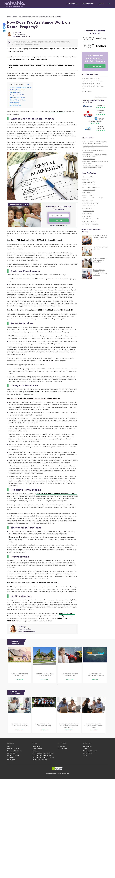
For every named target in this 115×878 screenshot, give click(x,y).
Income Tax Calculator (39, 759)
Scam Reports (37, 748)
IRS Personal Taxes (89, 159)
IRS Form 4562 (48, 360)
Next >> (59, 220)
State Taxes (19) (88, 208)
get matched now (94, 66)
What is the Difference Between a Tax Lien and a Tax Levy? (100, 237)
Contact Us (61, 746)
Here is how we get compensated (29, 44)
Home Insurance (88, 3)
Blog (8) (85, 179)
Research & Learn (13, 748)
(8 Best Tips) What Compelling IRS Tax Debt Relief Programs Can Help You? (68, 725)
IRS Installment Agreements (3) (93, 198)
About (9, 746)
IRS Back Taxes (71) (89, 190)
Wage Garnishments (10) (91, 224)
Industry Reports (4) (89, 184)
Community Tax (100, 105)
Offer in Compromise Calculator (93, 81)
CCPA (85, 755)
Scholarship (11, 757)
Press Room (11, 759)
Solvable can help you (67, 613)
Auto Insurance (72, 3)
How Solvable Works (14, 751)
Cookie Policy (87, 753)
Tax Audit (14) (87, 213)
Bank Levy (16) (87, 177)
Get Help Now (62, 748)
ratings (67, 41)
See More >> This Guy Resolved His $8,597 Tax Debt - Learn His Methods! (35, 240)
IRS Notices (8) (88, 200)
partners (61, 42)
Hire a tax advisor (15, 537)
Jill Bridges (17, 32)
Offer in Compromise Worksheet (93, 86)
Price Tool (86, 88)
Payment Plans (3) (89, 205)
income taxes (34, 391)
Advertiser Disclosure (101, 97)
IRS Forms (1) (87, 192)
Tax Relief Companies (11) (91, 219)
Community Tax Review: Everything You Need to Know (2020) (93, 725)
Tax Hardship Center (94, 121)
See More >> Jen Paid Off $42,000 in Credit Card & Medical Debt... (32, 583)
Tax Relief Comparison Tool (91, 78)
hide (28, 84)
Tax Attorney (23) (88, 211)
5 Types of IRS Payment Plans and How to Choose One (100, 260)
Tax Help (14, 16)
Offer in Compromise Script (91, 83)
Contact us (32, 618)
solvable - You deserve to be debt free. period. (15, 4)
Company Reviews (13, 755)
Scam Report (87, 91)
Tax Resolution (23, 16)
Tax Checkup (36, 746)
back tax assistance (56, 111)
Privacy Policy (87, 746)
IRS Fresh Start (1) (89, 195)
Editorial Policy (12, 753)
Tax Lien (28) (87, 216)
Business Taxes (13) (89, 182)
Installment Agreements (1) (91, 187)
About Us (101, 3)
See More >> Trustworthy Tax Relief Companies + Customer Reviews (33, 398)
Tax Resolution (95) (89, 221)
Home (9, 16)
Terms (85, 748)
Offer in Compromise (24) (91, 203)
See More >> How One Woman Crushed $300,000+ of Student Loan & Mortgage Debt (40, 310)
